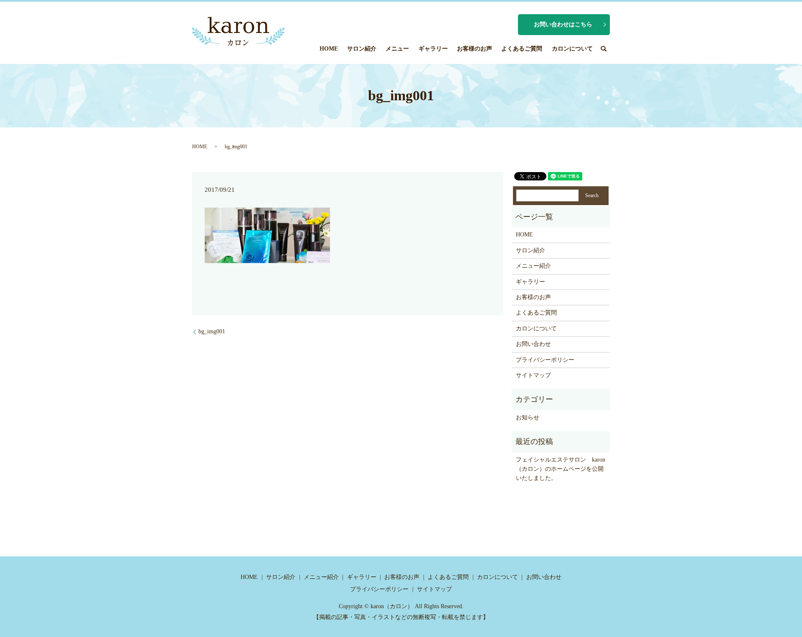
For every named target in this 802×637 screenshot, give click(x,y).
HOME (329, 49)
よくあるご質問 (521, 49)
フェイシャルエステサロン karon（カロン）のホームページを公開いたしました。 (560, 469)
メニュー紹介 (533, 266)
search (603, 48)
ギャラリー (433, 49)
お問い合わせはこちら (563, 24)
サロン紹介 (361, 49)
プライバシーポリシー (545, 360)
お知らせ (527, 417)
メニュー (397, 49)
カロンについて (572, 49)
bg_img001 (211, 331)
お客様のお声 (474, 49)
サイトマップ (533, 375)
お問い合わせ (533, 344)
